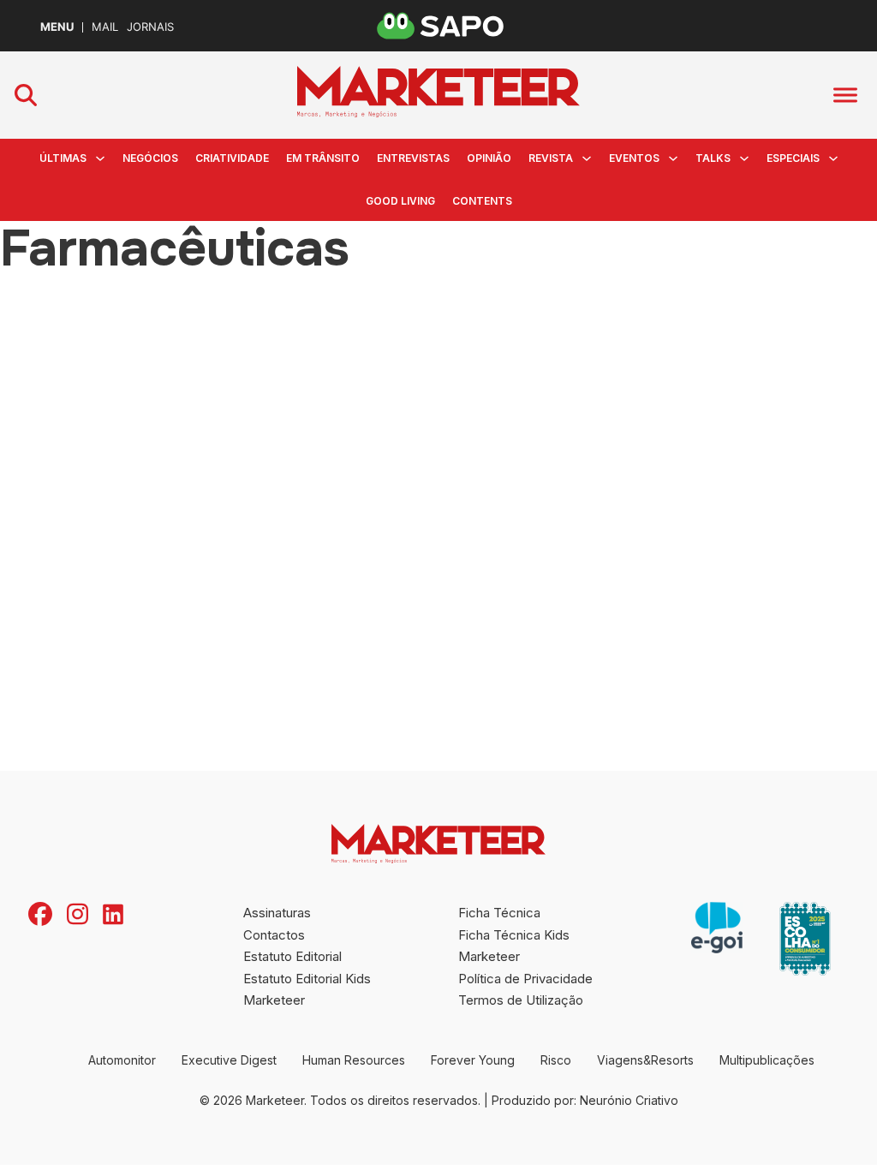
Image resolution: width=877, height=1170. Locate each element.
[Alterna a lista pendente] (100, 158)
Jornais (150, 27)
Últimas (63, 158)
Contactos (274, 935)
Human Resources (353, 1060)
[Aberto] (845, 95)
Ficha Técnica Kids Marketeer (514, 946)
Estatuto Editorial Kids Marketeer (307, 989)
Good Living (400, 200)
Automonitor (122, 1060)
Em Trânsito (323, 158)
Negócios (150, 158)
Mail (105, 27)
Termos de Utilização (520, 1000)
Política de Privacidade (525, 978)
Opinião (489, 158)
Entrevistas (413, 158)
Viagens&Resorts (645, 1060)
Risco (555, 1060)
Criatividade (232, 158)
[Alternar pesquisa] (26, 95)
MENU (57, 27)
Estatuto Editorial (292, 956)
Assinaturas (277, 912)
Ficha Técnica (499, 912)
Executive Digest (229, 1060)
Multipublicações (766, 1060)
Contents (482, 200)
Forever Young (473, 1060)
